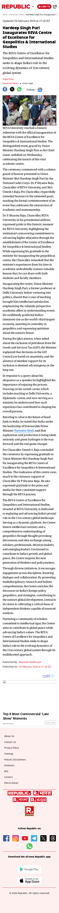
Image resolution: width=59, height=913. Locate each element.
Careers (8, 777)
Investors (9, 765)
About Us (9, 736)
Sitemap (8, 754)
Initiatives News (10, 83)
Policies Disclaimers (15, 759)
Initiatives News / (17, 14)
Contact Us (10, 742)
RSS (6, 771)
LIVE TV (45, 6)
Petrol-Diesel (11, 783)
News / (6, 14)
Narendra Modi (24, 430)
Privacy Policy (11, 748)
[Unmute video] (29, 110)
